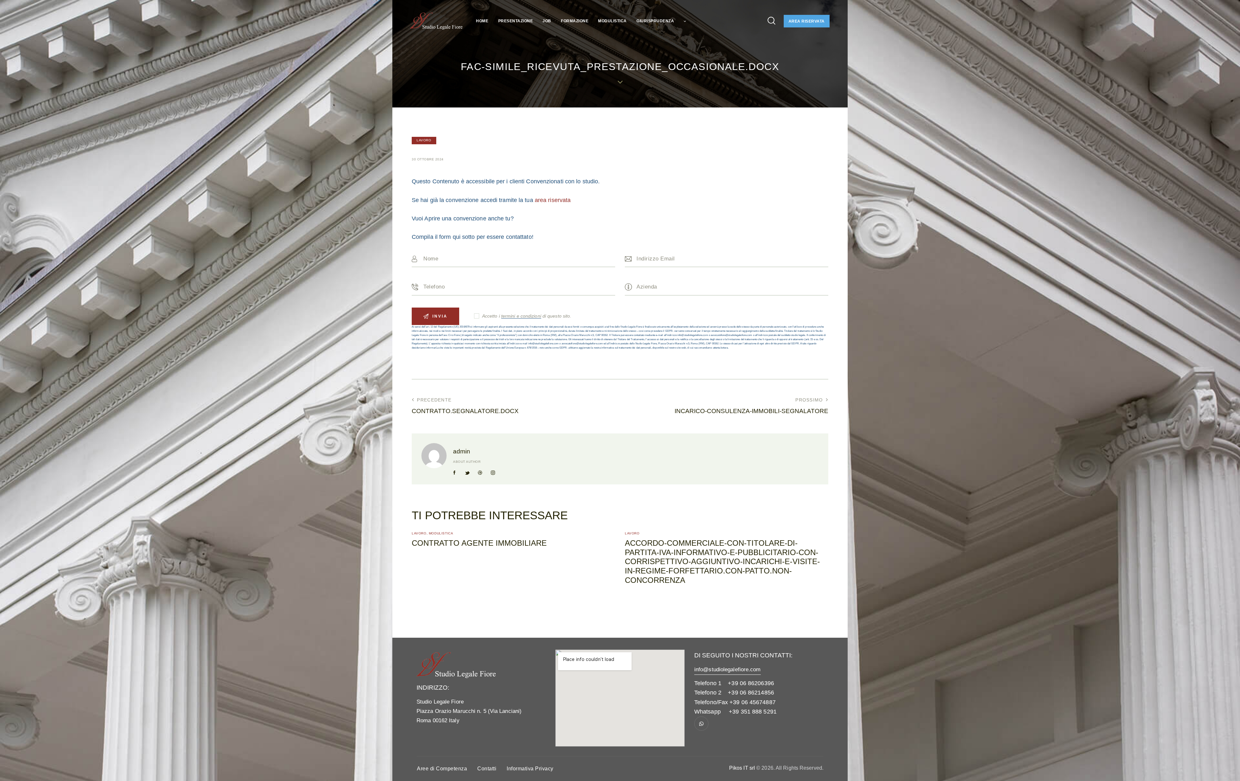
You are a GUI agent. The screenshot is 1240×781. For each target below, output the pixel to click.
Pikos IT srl (742, 768)
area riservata (553, 200)
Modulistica (441, 533)
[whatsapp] (701, 723)
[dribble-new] (480, 473)
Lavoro (424, 140)
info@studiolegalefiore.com (727, 669)
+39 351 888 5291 (753, 711)
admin (461, 451)
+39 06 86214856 (751, 692)
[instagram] (493, 473)
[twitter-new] (467, 473)
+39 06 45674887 (752, 702)
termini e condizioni (521, 316)
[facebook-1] (454, 473)
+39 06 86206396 (751, 683)
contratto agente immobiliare (479, 543)
